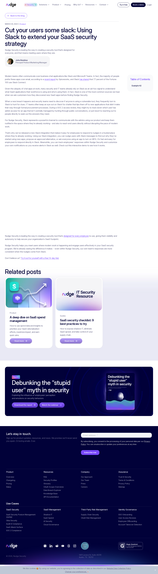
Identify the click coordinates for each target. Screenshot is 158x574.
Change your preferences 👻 (77, 572)
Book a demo (138, 5)
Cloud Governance (51, 525)
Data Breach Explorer (52, 490)
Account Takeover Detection (130, 525)
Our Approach (86, 477)
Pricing (9, 483)
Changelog (10, 480)
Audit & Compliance (14, 524)
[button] (44, 5)
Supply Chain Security (90, 515)
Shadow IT (48, 515)
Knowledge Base (51, 493)
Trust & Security (124, 477)
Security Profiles (50, 480)
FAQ (45, 477)
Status (8, 487)
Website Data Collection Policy (119, 568)
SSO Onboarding (125, 515)
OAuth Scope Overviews (54, 487)
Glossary (47, 483)
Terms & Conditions (126, 480)
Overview (10, 477)
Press (83, 483)
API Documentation (51, 497)
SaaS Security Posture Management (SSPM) (20, 516)
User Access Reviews (127, 518)
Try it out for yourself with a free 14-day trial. (40, 258)
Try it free (123, 5)
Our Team (85, 480)
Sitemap (121, 487)
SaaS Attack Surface (14, 527)
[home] (11, 5)
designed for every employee (76, 236)
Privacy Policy (124, 483)
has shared (84, 79)
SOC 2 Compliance (13, 530)
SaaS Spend (49, 518)
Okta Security (11, 520)
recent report (50, 79)
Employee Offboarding (127, 521)
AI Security (48, 521)
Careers (84, 487)
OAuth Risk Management (91, 518)
